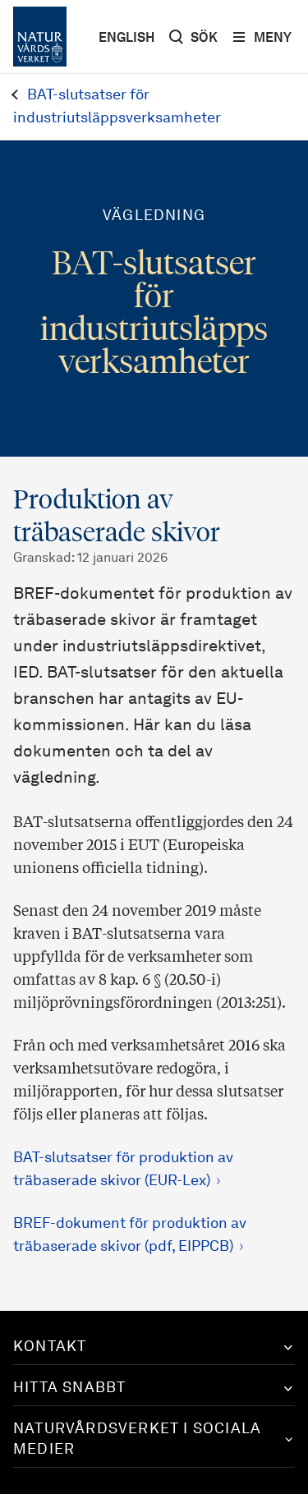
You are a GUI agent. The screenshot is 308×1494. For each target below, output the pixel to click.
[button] (154, 1347)
